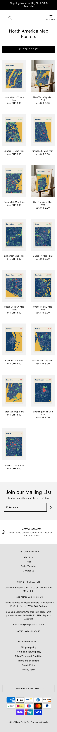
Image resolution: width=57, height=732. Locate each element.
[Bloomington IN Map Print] (43, 390)
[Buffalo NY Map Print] (43, 339)
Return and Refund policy (28, 651)
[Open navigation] (4, 18)
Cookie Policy (28, 665)
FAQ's (28, 561)
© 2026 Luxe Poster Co (19, 722)
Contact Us (28, 570)
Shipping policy (28, 647)
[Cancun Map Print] (14, 339)
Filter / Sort (28, 49)
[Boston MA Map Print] (14, 180)
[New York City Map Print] (43, 75)
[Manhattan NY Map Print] (14, 75)
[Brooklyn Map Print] (14, 390)
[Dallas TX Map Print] (43, 234)
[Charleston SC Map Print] (43, 285)
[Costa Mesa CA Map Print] (14, 285)
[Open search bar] (11, 18)
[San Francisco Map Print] (43, 180)
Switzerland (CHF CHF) (27, 688)
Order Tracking (28, 566)
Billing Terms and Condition (28, 656)
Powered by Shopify (39, 722)
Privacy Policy (29, 669)
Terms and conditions (28, 660)
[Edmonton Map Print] (14, 234)
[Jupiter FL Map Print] (14, 129)
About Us (28, 557)
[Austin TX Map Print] (14, 444)
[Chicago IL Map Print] (43, 129)
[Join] (51, 507)
